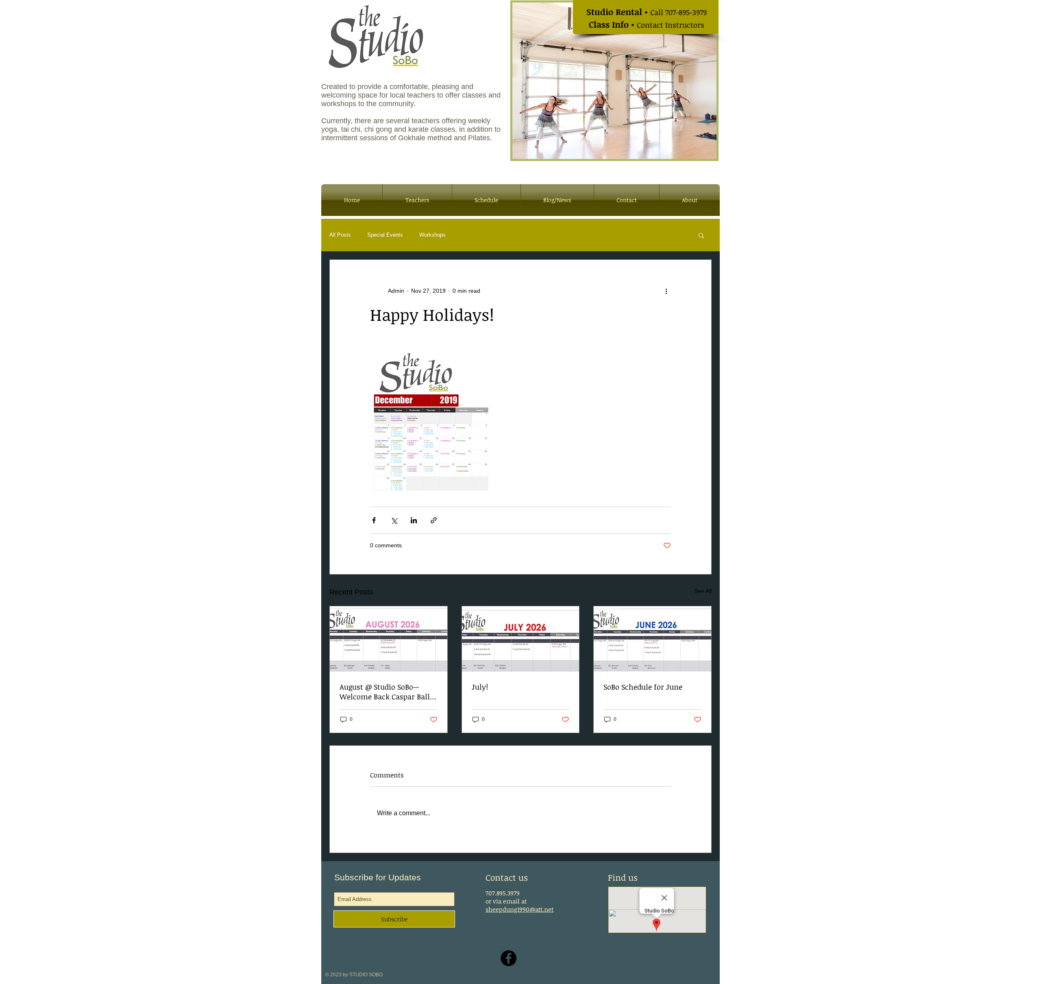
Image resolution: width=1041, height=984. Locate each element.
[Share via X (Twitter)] (394, 520)
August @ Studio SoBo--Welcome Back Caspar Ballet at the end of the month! (388, 691)
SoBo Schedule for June (642, 687)
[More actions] (666, 291)
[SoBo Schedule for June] (652, 639)
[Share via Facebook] (374, 520)
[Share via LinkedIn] (414, 520)
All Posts (340, 235)
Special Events (385, 235)
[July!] (520, 639)
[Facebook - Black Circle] (508, 958)
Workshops (432, 235)
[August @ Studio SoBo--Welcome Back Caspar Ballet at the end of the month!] (388, 639)
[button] (701, 235)
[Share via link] (434, 520)
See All (703, 591)
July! (480, 687)
